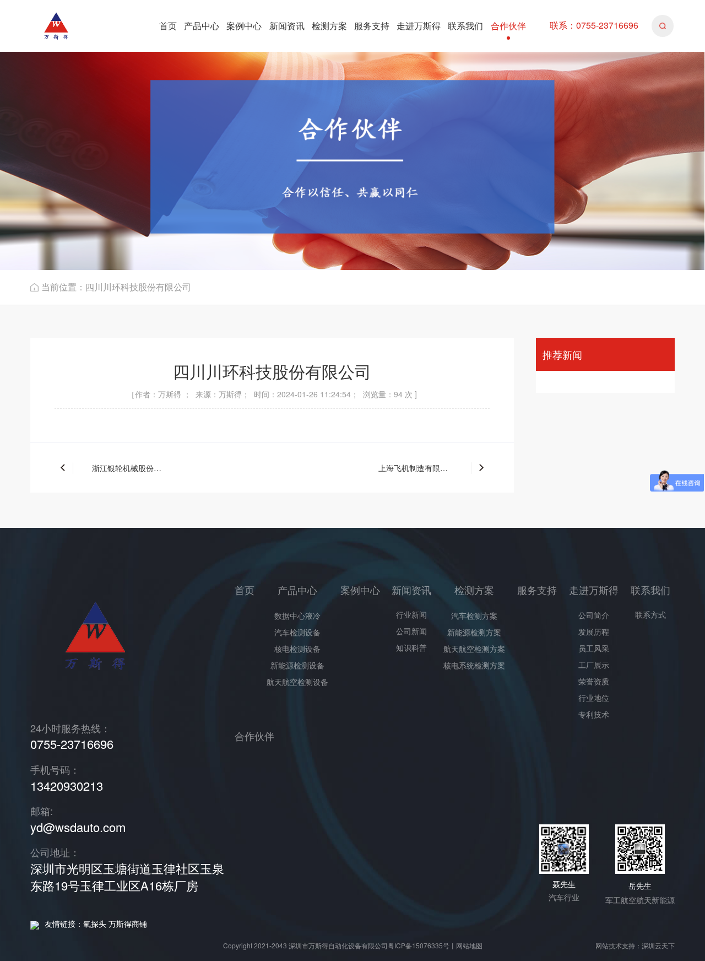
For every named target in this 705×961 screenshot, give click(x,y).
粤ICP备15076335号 (418, 945)
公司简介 (593, 614)
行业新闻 (411, 614)
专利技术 (593, 714)
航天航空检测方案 (474, 648)
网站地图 (469, 945)
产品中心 (201, 25)
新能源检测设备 (297, 665)
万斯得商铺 (128, 923)
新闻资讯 (287, 25)
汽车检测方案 (474, 615)
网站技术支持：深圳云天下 (635, 945)
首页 (168, 25)
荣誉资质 (593, 681)
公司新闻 (411, 630)
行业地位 (593, 697)
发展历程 (593, 631)
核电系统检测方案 (474, 665)
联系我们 (465, 25)
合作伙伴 (508, 25)
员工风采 (593, 648)
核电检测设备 (297, 648)
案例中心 (244, 25)
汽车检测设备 (297, 632)
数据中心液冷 (297, 615)
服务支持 (371, 25)
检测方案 (329, 25)
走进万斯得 (419, 25)
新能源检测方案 (474, 632)
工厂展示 (593, 664)
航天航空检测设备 (297, 681)
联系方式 (650, 614)
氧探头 (94, 923)
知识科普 (411, 647)
